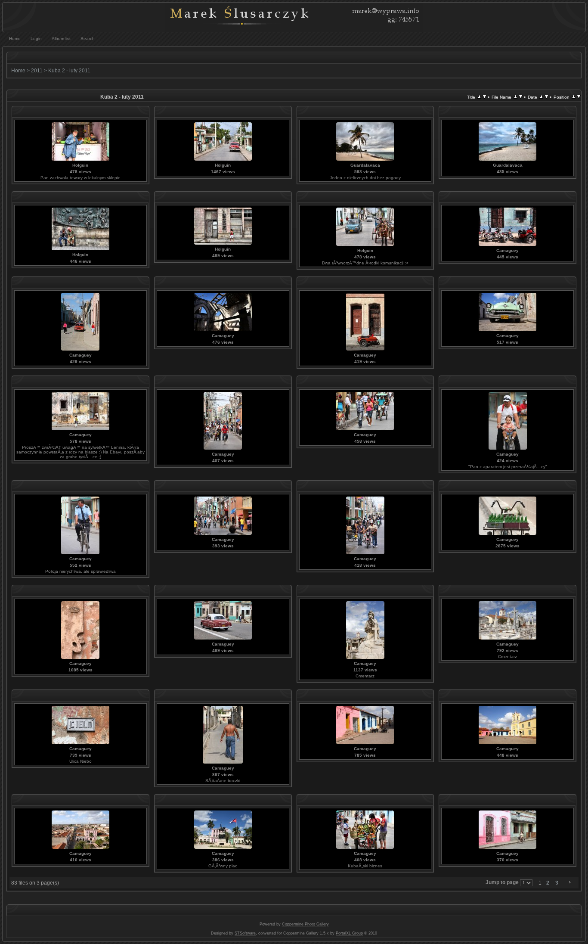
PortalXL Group (349, 933)
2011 (37, 71)
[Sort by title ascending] (479, 97)
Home (18, 71)
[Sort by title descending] (484, 97)
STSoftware (245, 933)
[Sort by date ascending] (541, 97)
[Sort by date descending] (546, 97)
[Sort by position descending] (579, 97)
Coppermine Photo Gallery (305, 924)
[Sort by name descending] (521, 97)
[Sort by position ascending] (574, 97)
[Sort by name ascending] (515, 97)
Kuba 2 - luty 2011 (69, 71)
